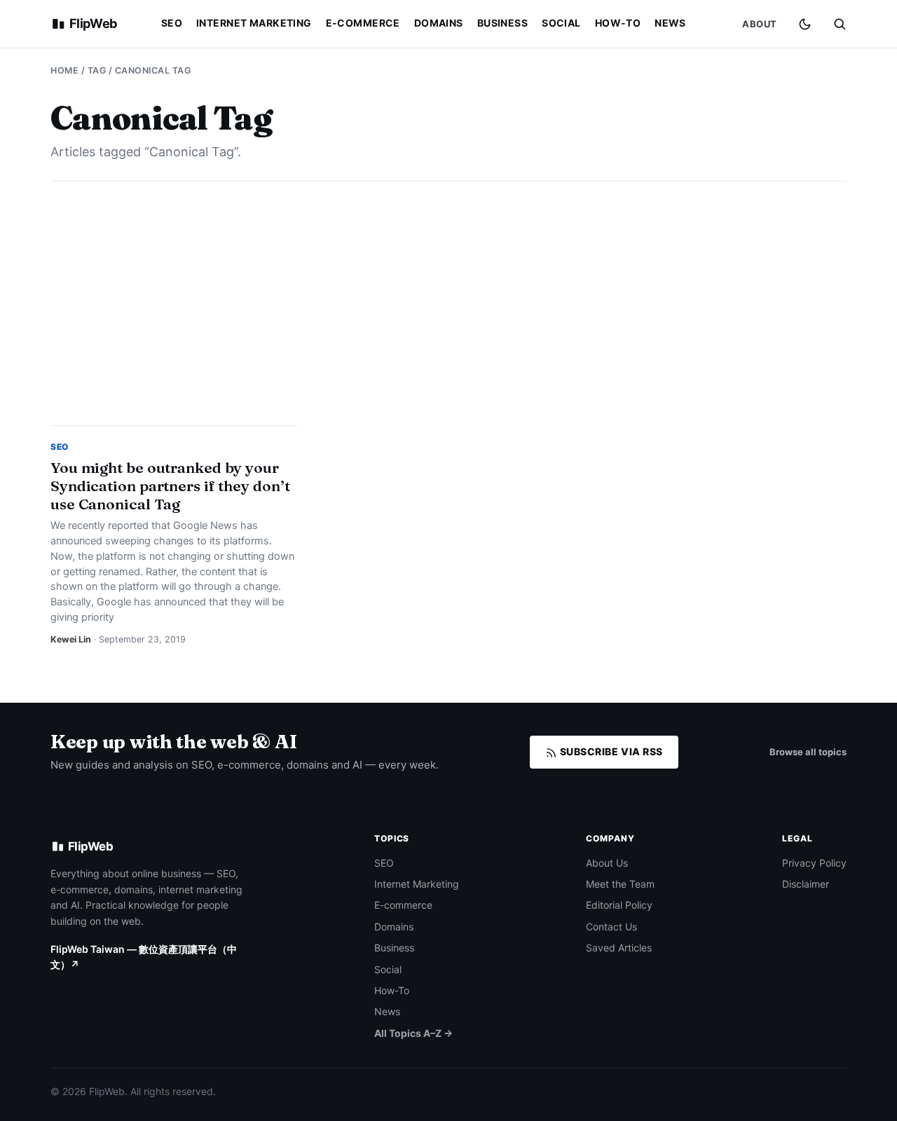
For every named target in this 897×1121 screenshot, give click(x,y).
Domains (438, 23)
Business (502, 23)
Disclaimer (805, 884)
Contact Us (611, 927)
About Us (607, 863)
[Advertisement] (448, 303)
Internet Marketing (254, 23)
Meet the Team (620, 884)
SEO (171, 23)
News (670, 23)
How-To (618, 23)
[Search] (840, 24)
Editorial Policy (619, 905)
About (759, 23)
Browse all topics (808, 751)
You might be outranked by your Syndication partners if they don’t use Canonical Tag (169, 485)
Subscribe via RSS (610, 751)
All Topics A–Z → (413, 1033)
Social (561, 23)
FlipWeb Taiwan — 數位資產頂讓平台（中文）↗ (143, 956)
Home (64, 70)
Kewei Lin (70, 639)
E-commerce (363, 23)
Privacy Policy (814, 863)
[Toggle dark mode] (804, 24)
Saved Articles (619, 948)
